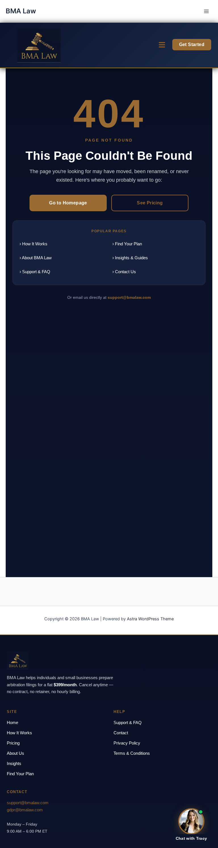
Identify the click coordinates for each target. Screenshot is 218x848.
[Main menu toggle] (206, 11)
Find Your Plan (20, 773)
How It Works (19, 732)
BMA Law (21, 11)
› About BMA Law (36, 257)
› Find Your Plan (127, 243)
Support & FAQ (128, 722)
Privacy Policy (127, 743)
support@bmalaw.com (129, 297)
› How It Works (33, 243)
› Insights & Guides (130, 257)
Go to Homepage (68, 202)
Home (12, 722)
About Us (15, 753)
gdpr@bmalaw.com (25, 809)
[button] (161, 45)
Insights (14, 763)
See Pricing (150, 202)
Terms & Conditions (132, 753)
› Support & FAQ (35, 271)
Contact (121, 732)
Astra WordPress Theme (150, 618)
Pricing (13, 743)
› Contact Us (124, 271)
